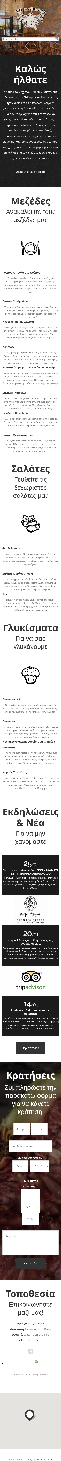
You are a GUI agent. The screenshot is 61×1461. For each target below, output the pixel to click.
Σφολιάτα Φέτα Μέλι (15, 413)
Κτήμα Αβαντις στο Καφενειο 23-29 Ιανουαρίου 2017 (30, 942)
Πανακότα (8, 721)
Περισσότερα (30, 1048)
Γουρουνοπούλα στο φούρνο (21, 272)
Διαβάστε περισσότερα (30, 171)
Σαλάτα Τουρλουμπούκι (17, 573)
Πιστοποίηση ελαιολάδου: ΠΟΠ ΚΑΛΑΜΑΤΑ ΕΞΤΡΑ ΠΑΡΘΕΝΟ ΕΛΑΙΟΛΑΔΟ (31, 872)
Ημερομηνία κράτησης (30, 1183)
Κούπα (6, 594)
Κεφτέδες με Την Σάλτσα (18, 321)
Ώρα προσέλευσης (30, 1157)
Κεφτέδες (8, 347)
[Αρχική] (30, 9)
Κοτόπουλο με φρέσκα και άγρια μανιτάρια (29, 367)
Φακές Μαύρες (11, 548)
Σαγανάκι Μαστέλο (14, 392)
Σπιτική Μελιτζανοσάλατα (18, 435)
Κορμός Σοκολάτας (14, 772)
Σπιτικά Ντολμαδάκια (15, 301)
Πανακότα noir (11, 699)
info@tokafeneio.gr (35, 1340)
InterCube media (43, 1459)
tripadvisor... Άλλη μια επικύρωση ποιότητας (30, 1012)
